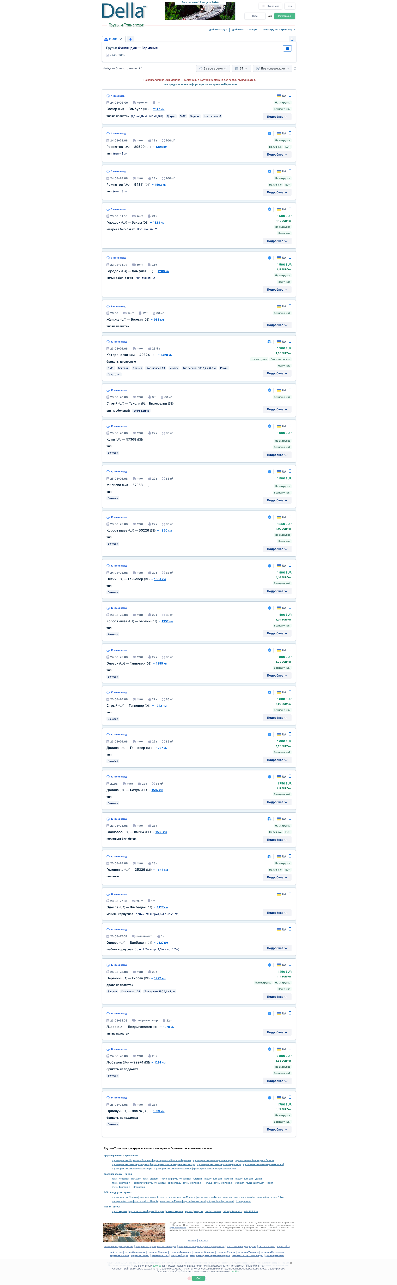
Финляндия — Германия (132, 48)
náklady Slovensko (232, 1211)
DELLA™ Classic (267, 1246)
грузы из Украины (248, 1252)
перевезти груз (160, 1255)
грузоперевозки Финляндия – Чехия (172, 1168)
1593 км (160, 184)
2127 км (162, 907)
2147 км (159, 109)
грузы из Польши (157, 1252)
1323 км (159, 222)
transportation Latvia (122, 1201)
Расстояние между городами (241, 1246)
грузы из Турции (226, 1252)
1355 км (161, 663)
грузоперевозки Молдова (182, 1197)
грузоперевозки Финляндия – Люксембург (173, 1164)
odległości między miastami (220, 1201)
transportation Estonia (171, 1201)
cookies (157, 1265)
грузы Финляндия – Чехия (259, 1183)
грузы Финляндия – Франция (229, 1183)
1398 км (161, 146)
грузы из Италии (119, 1255)
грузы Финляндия (135, 1252)
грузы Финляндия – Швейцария (128, 1187)
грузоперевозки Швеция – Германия (172, 1160)
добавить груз (218, 29)
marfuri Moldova (213, 1211)
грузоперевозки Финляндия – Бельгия (254, 1160)
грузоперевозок (178, 1227)
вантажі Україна (174, 1211)
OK (198, 1278)
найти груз (116, 1252)
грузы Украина (119, 1211)
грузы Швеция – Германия (157, 1178)
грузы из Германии (180, 1252)
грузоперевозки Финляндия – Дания (130, 1164)
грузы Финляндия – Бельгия (218, 1178)
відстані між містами (194, 1201)
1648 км (162, 869)
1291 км (160, 1062)
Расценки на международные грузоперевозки (202, 1246)
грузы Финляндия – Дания (248, 1178)
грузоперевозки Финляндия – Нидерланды (219, 1164)
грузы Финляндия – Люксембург (129, 1183)
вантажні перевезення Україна (239, 1197)
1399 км (159, 1111)
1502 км (157, 790)
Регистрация (284, 16)
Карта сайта (283, 1246)
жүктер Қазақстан (194, 1211)
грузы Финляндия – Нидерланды (164, 1183)
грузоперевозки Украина (125, 1197)
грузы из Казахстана (272, 1252)
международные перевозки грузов (210, 1255)
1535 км (161, 832)
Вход (254, 16)
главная (192, 1240)
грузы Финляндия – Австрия (187, 1178)
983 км (159, 319)
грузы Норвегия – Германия (126, 1178)
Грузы (128, 1174)
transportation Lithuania (146, 1201)
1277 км (161, 748)
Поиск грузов (111, 1206)
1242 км (161, 705)
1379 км (169, 1027)
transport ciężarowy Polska (270, 1197)
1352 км (167, 621)
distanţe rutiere (243, 1201)
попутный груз (179, 1255)
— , (140, 403)
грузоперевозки (274, 1255)
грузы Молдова (156, 1211)
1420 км (166, 355)
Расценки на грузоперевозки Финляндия (156, 1246)
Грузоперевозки (113, 1155)
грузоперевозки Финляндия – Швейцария (214, 1168)
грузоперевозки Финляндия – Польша (263, 1164)
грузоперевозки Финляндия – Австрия (213, 1160)
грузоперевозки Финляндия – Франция (132, 1168)
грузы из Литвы (140, 1255)
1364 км (160, 579)
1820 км (166, 530)
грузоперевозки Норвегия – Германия (132, 1160)
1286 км (163, 271)
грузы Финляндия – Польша (197, 1183)
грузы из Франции (204, 1252)
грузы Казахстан (138, 1211)
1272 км (160, 978)
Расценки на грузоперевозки (118, 1246)
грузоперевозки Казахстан (153, 1197)
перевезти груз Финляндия (247, 1255)
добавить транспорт (244, 29)
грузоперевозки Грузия (209, 1197)
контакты (203, 1240)
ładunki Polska (251, 1211)
